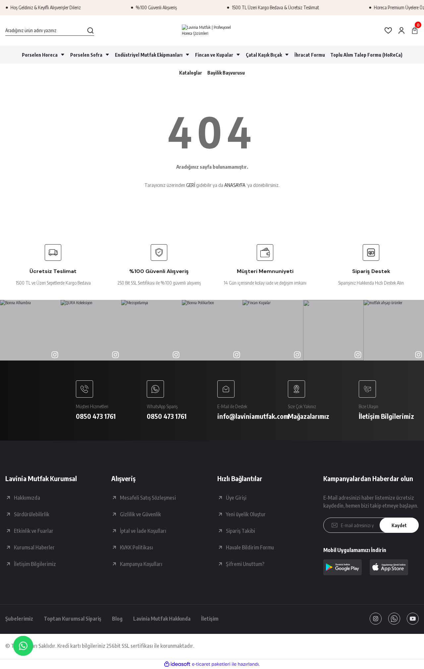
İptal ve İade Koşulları (143, 531)
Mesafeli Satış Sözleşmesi (148, 497)
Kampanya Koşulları (141, 564)
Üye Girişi (236, 497)
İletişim (209, 618)
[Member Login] (401, 30)
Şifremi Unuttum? (245, 564)
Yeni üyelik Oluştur (246, 514)
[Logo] (212, 30)
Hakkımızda (27, 497)
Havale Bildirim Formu (250, 547)
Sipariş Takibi (240, 531)
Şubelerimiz (19, 618)
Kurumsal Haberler (34, 547)
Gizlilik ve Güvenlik (140, 514)
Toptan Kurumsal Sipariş (72, 618)
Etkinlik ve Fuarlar (33, 531)
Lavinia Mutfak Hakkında (161, 618)
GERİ (190, 185)
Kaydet (399, 525)
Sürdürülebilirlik (31, 514)
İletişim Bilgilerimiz (35, 564)
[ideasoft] (177, 664)
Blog (117, 618)
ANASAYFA (234, 185)
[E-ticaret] (211, 664)
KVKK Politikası (136, 547)
